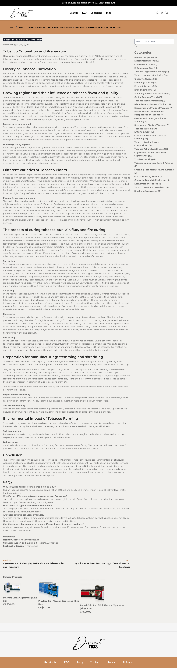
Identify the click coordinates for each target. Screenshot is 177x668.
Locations (96, 13)
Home (12, 27)
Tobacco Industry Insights (149, 101)
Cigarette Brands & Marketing (152, 180)
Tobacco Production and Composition (49, 27)
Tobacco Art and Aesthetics (151, 149)
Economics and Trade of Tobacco (153, 108)
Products (50, 662)
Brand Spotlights (145, 90)
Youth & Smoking (145, 159)
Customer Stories (145, 64)
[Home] (89, 643)
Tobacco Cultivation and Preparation (98, 27)
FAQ (84, 13)
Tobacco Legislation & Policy (151, 71)
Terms (112, 662)
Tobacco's (8, 127)
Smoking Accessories (147, 191)
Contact (95, 662)
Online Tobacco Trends (148, 97)
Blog (108, 13)
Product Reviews (145, 86)
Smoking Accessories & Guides (152, 93)
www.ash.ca (52, 543)
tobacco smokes (32, 73)
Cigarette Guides (145, 79)
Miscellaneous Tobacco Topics (153, 104)
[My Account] (162, 12)
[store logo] (21, 13)
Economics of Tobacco (147, 184)
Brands (74, 13)
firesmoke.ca (31, 546)
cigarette (57, 56)
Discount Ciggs (10, 45)
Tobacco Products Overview (151, 187)
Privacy (128, 662)
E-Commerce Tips (146, 68)
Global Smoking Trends (148, 176)
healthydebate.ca (30, 540)
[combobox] (154, 41)
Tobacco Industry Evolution (151, 75)
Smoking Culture (145, 82)
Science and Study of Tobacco (151, 125)
